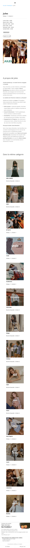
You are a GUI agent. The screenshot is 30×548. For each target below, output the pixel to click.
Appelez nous (6, 36)
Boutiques (9, 5)
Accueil (4, 5)
